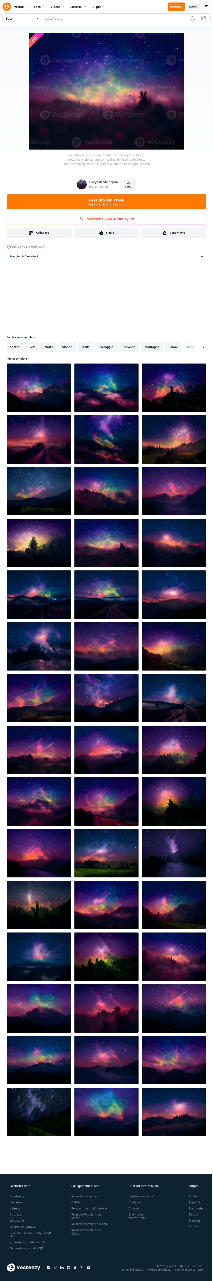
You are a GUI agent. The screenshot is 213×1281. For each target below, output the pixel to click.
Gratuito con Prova (105, 202)
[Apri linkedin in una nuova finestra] (62, 1267)
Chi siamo (133, 1208)
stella (85, 347)
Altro (189, 1226)
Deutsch (192, 1214)
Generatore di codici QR (26, 1248)
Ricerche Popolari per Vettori (85, 1216)
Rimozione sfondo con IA (26, 1242)
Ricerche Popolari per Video (85, 1235)
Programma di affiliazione (88, 1208)
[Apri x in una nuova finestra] (82, 1267)
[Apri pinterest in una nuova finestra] (68, 1267)
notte (49, 347)
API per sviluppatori (23, 1226)
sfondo (67, 347)
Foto (37, 7)
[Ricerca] (189, 18)
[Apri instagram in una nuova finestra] (55, 1267)
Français (192, 1220)
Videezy (14, 1208)
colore (173, 347)
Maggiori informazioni (24, 256)
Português (193, 1208)
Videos (55, 7)
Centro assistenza (138, 1196)
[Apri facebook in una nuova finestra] (48, 1267)
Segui (127, 186)
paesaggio (106, 347)
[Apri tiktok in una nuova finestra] (75, 1267)
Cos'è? (42, 246)
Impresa (15, 1214)
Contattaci (133, 1202)
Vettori (19, 7)
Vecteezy (15, 1202)
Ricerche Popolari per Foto (85, 1225)
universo (129, 347)
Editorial (76, 7)
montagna (152, 347)
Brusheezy (16, 1196)
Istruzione (16, 1220)
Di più (96, 7)
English (191, 1196)
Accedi (190, 6)
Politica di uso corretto (186, 1269)
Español (191, 1202)
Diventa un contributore (135, 1216)
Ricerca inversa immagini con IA (27, 1234)
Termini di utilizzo (129, 1269)
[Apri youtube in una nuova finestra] (88, 1267)
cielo (32, 347)
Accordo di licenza (82, 1196)
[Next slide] (196, 347)
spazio (14, 347)
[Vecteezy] (6, 7)
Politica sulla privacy (156, 1269)
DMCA (74, 1202)
